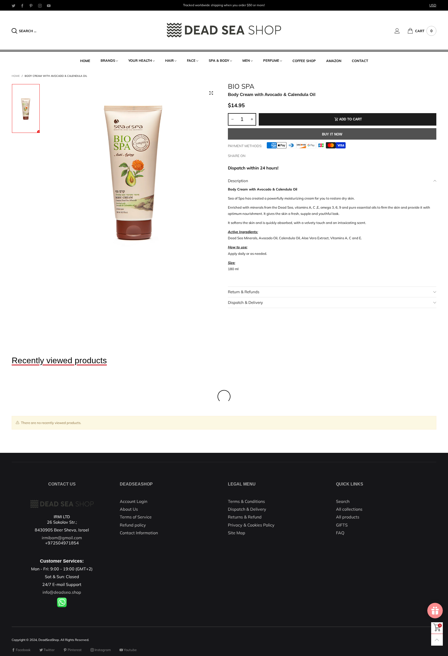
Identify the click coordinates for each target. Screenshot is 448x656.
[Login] (401, 31)
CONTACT (360, 61)
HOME (85, 61)
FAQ (340, 532)
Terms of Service (136, 517)
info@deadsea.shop (62, 592)
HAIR (169, 60)
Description (238, 180)
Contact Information (139, 532)
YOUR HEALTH (140, 60)
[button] (232, 119)
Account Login (133, 501)
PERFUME (271, 60)
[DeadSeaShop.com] (224, 30)
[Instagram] (40, 5)
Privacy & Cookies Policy (251, 525)
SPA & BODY (219, 60)
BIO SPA (241, 86)
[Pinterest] (31, 5)
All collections (349, 509)
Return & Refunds (243, 291)
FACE (191, 60)
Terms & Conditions (246, 501)
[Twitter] (13, 5)
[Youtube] (48, 5)
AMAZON (333, 61)
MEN (246, 60)
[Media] (211, 93)
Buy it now (332, 134)
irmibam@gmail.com (62, 537)
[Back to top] (437, 640)
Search (342, 501)
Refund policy (133, 525)
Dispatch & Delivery (245, 302)
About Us (129, 509)
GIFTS (342, 525)
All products (347, 517)
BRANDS (108, 60)
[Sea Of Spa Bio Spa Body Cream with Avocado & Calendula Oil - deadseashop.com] (134, 170)
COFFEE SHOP (304, 61)
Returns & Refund (245, 517)
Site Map (236, 532)
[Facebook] (22, 5)
